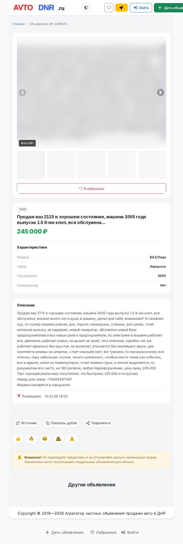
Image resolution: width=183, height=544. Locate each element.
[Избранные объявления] (108, 7)
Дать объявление (67, 532)
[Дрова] (58, 438)
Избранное (106, 532)
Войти (132, 532)
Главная (18, 24)
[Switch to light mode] (86, 7)
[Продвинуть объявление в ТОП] (121, 8)
